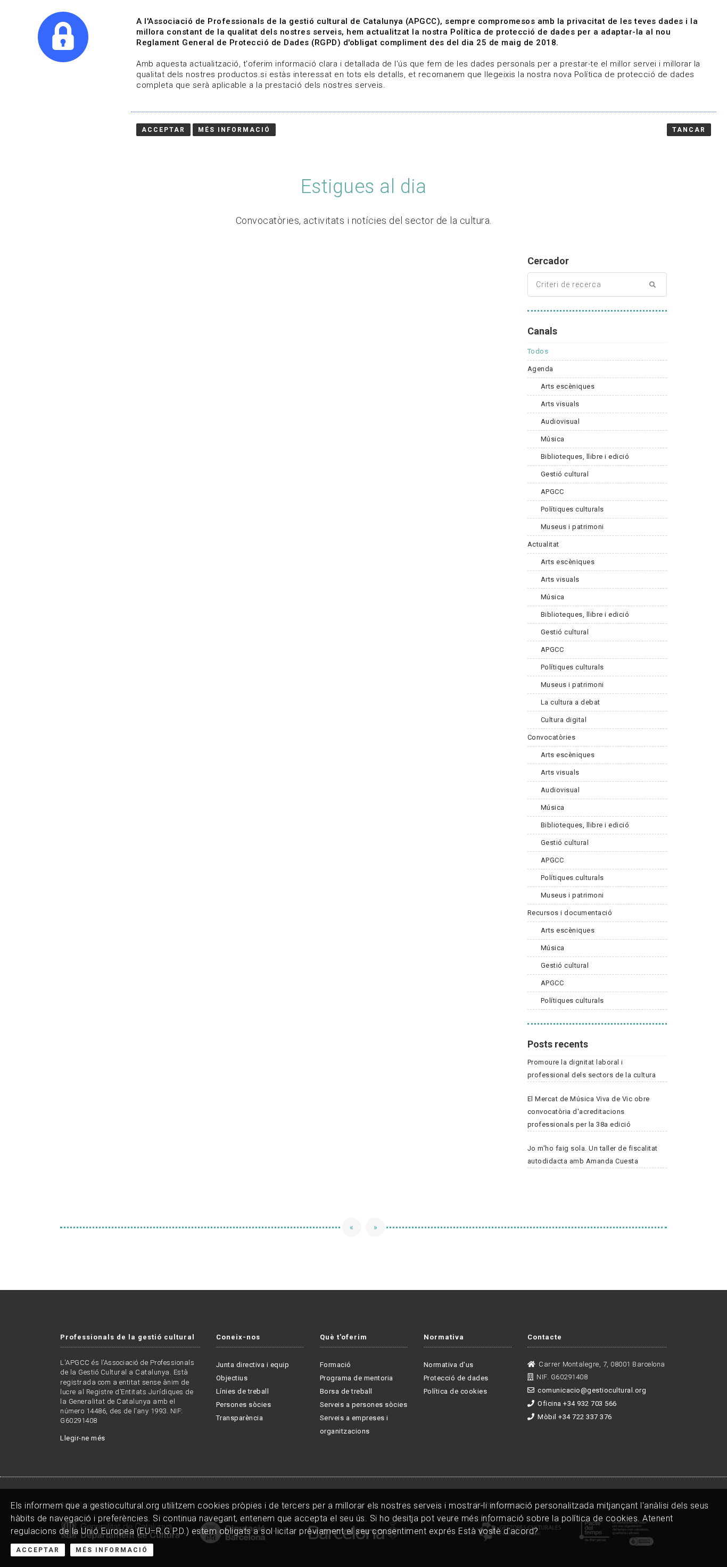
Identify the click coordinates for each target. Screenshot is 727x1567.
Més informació (234, 129)
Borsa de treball (346, 1391)
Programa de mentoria (356, 1378)
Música (553, 439)
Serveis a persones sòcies (364, 1405)
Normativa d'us (449, 1365)
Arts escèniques (568, 386)
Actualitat (543, 544)
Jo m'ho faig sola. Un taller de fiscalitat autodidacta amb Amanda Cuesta (592, 1154)
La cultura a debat (570, 702)
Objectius (232, 1378)
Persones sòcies (243, 1405)
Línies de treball (242, 1391)
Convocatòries (551, 737)
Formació (335, 1365)
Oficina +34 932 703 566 (577, 1403)
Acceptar (38, 1550)
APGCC (552, 492)
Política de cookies (456, 1391)
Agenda (540, 369)
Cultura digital (564, 720)
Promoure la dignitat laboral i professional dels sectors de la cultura (591, 1068)
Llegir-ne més (82, 1438)
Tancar (689, 129)
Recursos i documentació (570, 913)
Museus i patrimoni (572, 527)
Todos (538, 351)
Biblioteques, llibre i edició (585, 456)
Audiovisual (560, 421)
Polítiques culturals (572, 509)
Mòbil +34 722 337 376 (575, 1417)
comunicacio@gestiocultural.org (592, 1390)
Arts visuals (560, 404)
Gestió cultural (565, 474)
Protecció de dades (456, 1378)
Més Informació (112, 1550)
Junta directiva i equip (253, 1365)
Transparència (239, 1418)
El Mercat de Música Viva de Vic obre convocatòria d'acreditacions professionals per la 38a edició (588, 1111)
